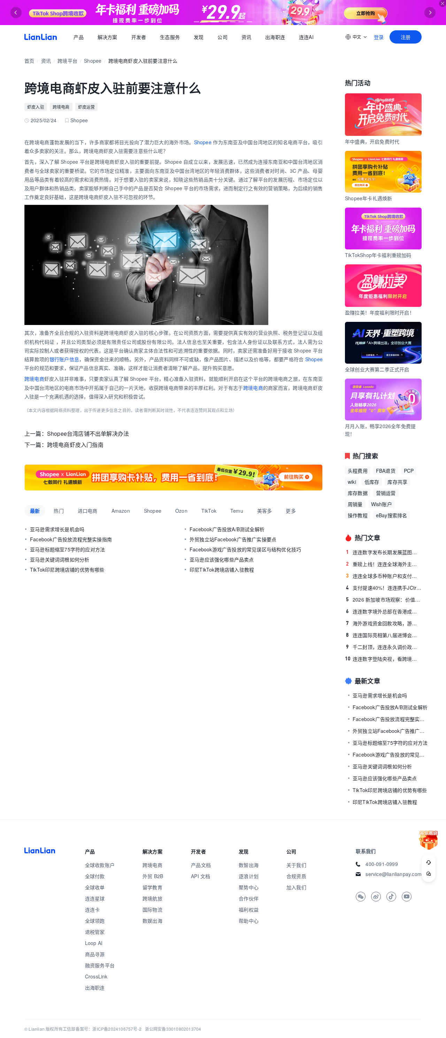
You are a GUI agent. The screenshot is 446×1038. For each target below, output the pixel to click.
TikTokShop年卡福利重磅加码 (378, 254)
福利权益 (249, 909)
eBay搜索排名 (391, 515)
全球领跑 (95, 920)
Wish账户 (381, 504)
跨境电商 (61, 107)
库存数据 (358, 492)
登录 (379, 36)
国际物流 (152, 909)
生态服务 (170, 36)
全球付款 (95, 876)
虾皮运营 (86, 107)
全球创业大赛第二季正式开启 (377, 369)
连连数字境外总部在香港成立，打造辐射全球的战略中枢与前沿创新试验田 (384, 611)
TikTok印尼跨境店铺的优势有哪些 (67, 569)
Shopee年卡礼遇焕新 (368, 198)
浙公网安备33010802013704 (173, 1029)
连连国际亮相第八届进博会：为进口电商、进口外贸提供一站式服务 (384, 635)
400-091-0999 (382, 863)
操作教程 (358, 515)
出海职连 (275, 36)
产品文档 (201, 864)
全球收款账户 (100, 864)
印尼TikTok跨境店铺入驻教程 (222, 569)
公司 (222, 36)
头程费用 (358, 470)
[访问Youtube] (407, 896)
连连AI (306, 36)
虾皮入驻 (35, 107)
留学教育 (152, 887)
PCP (409, 470)
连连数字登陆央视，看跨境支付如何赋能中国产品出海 (383, 658)
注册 (405, 36)
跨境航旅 (152, 898)
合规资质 (296, 876)
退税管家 (95, 931)
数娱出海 (152, 920)
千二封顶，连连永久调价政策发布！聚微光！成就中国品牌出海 (384, 646)
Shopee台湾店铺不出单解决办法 (88, 433)
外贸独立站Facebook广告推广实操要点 (233, 539)
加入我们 (296, 887)
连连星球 (95, 898)
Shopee (92, 60)
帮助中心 (249, 920)
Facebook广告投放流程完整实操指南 (71, 539)
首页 (40, 37)
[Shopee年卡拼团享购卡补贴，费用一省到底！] (173, 477)
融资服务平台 (100, 965)
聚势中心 (249, 887)
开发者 (138, 36)
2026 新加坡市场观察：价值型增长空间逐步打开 (384, 599)
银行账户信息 (64, 359)
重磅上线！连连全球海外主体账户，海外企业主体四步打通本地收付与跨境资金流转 (384, 563)
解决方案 (107, 36)
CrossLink (96, 976)
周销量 (355, 504)
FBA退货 (385, 470)
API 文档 (200, 876)
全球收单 (95, 887)
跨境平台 (67, 60)
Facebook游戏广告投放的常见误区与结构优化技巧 (245, 549)
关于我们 (296, 864)
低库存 (371, 481)
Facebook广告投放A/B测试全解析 (227, 529)
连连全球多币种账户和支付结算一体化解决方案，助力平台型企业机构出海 (384, 575)
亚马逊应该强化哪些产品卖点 (222, 559)
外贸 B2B (153, 876)
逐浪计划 (249, 876)
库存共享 (397, 481)
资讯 (246, 36)
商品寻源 (95, 954)
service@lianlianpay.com (394, 873)
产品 (78, 36)
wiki (352, 481)
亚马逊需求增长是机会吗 (57, 529)
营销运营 (386, 492)
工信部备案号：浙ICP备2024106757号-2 (102, 1029)
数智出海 (249, 864)
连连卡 (92, 909)
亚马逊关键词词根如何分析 (59, 559)
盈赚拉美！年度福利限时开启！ (379, 312)
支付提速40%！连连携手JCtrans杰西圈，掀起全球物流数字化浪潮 (384, 587)
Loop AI (93, 942)
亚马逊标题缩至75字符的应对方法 (67, 549)
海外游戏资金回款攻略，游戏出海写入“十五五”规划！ (384, 623)
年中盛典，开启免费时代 (372, 141)
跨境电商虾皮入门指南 (75, 445)
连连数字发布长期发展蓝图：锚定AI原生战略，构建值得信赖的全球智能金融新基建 (384, 552)
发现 (198, 36)
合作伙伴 (249, 898)
